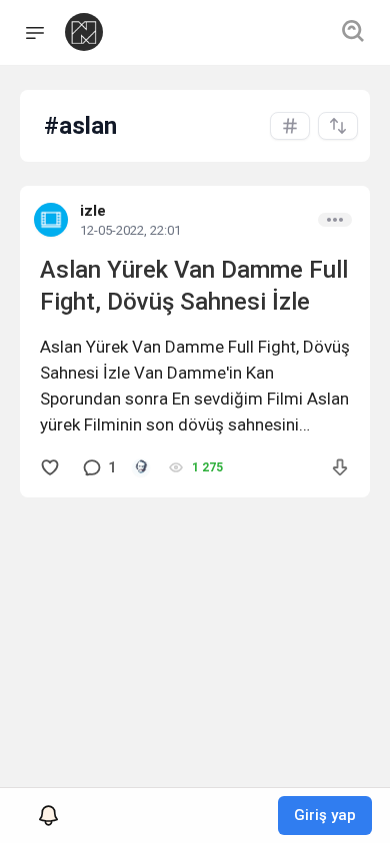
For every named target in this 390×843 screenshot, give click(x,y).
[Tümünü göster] (290, 126)
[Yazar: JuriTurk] (141, 467)
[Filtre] (338, 126)
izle (93, 211)
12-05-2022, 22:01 (130, 230)
